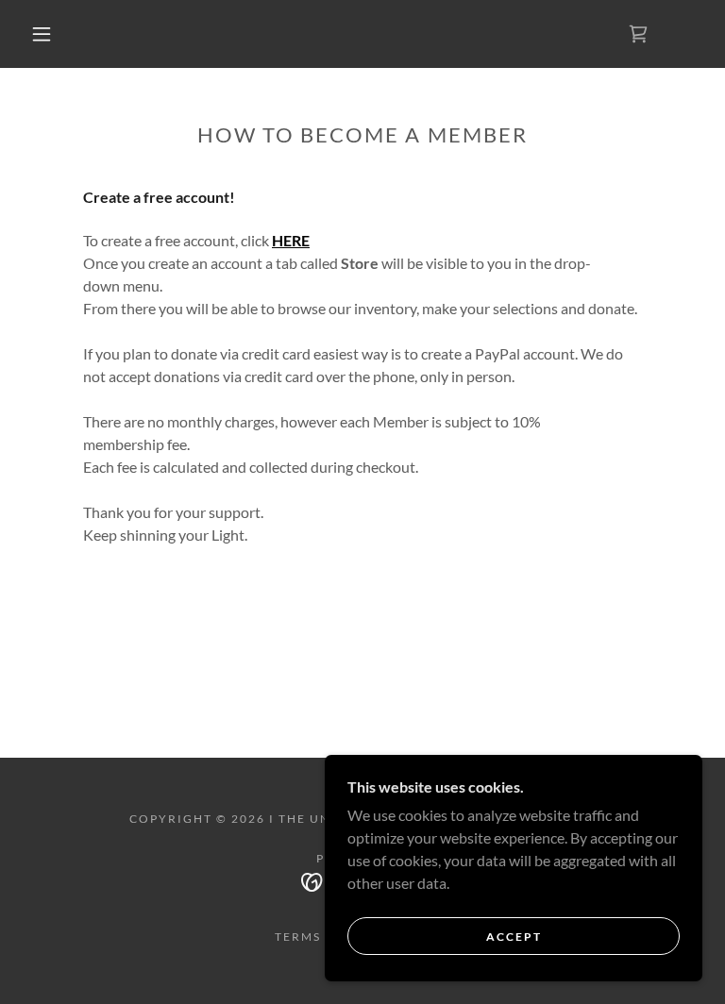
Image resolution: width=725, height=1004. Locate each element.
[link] (638, 34)
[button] (41, 34)
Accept (514, 936)
